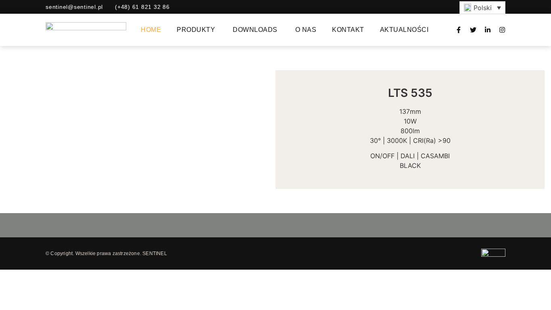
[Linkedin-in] (487, 30)
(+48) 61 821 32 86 (142, 7)
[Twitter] (473, 30)
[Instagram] (502, 30)
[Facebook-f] (458, 30)
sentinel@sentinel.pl (74, 7)
